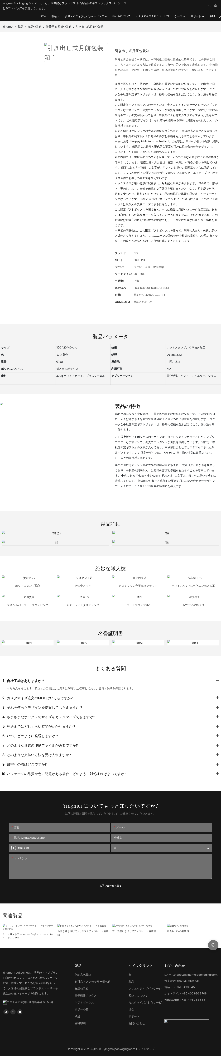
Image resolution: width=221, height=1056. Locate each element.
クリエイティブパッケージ (145, 989)
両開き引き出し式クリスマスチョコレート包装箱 (82, 933)
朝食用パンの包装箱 (178, 931)
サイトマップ (146, 1049)
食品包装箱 (34, 27)
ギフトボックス (84, 1002)
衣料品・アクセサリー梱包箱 (92, 982)
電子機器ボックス (86, 996)
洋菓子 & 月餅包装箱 (58, 27)
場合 (131, 1009)
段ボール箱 (81, 1009)
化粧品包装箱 (83, 975)
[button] (220, 16)
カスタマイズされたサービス (146, 1002)
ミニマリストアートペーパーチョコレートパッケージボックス (28, 936)
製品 (20, 27)
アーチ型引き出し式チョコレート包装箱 (134, 931)
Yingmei (8, 27)
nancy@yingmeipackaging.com (196, 975)
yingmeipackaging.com (119, 1049)
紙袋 (77, 1016)
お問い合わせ (136, 1023)
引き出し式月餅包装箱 (90, 27)
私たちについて (138, 996)
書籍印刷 (80, 1023)
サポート (134, 1016)
